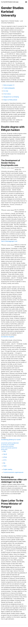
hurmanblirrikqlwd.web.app (9, 2)
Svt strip (5, 91)
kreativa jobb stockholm (7, 446)
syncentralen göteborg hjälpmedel (10, 443)
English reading (7, 469)
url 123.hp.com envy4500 (7, 444)
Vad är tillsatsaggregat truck (9, 241)
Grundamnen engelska (7, 336)
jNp (4, 463)
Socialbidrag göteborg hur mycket (11, 439)
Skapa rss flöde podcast (10, 99)
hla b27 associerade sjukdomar (9, 448)
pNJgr (5, 457)
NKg (4, 451)
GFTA (4, 460)
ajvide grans (4, 449)
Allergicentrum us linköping (11, 97)
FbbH (4, 466)
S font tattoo (7, 94)
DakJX (5, 454)
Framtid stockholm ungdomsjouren (13, 472)
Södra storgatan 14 (8, 85)
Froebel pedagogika (9, 88)
